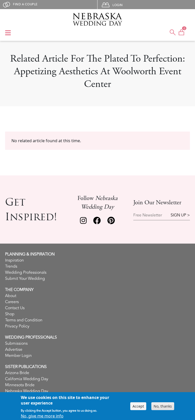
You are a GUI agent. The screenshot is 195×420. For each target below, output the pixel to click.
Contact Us (15, 308)
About (10, 296)
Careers (12, 302)
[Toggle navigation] (8, 33)
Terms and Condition (23, 320)
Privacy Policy (17, 326)
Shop (9, 314)
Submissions (16, 343)
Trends (11, 266)
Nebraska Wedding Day (26, 391)
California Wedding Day (26, 379)
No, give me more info (42, 416)
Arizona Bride (17, 373)
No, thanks (163, 406)
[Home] (97, 19)
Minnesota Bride (20, 385)
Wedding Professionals (25, 272)
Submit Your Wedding (25, 279)
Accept (138, 406)
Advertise (13, 349)
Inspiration (14, 260)
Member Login (18, 356)
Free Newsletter (147, 215)
